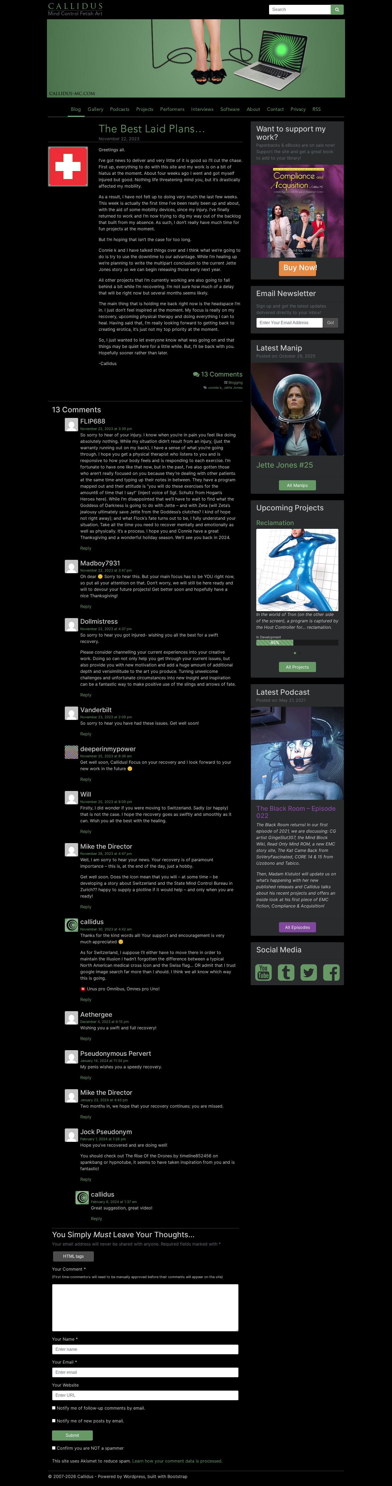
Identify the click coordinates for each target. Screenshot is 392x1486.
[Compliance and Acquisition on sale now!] (297, 211)
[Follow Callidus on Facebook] (331, 972)
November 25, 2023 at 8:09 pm (106, 802)
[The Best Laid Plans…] (68, 167)
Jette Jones (233, 388)
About (253, 109)
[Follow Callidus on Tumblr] (286, 972)
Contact (275, 109)
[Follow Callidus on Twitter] (309, 972)
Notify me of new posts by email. (90, 1420)
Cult (263, 523)
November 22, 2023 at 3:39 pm (106, 429)
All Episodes (297, 927)
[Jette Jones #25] (297, 409)
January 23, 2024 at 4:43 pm (104, 1100)
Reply (85, 548)
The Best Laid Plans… (152, 129)
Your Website (65, 1385)
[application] (196, 58)
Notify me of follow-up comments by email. (101, 1408)
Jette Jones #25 (284, 465)
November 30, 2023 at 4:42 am (106, 929)
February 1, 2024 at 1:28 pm (103, 1139)
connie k (215, 388)
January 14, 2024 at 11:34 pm (104, 1061)
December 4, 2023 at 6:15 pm (104, 1022)
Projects (145, 109)
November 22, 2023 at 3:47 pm (106, 570)
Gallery (95, 109)
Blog (76, 109)
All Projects (297, 667)
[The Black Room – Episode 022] (297, 753)
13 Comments (221, 374)
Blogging (236, 383)
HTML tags (73, 1256)
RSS (317, 109)
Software (230, 109)
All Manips (297, 485)
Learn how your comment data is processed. (177, 1461)
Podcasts (120, 109)
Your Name (63, 1339)
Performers (172, 109)
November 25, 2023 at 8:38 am (106, 756)
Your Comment (67, 1269)
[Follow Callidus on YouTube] (263, 972)
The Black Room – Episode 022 (296, 812)
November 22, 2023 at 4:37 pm (106, 629)
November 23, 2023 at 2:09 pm (106, 717)
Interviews (202, 109)
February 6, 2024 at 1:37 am (114, 1202)
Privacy (298, 109)
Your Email (63, 1362)
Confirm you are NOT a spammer (89, 1448)
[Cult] (298, 556)
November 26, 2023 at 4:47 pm (106, 854)
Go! (330, 322)
